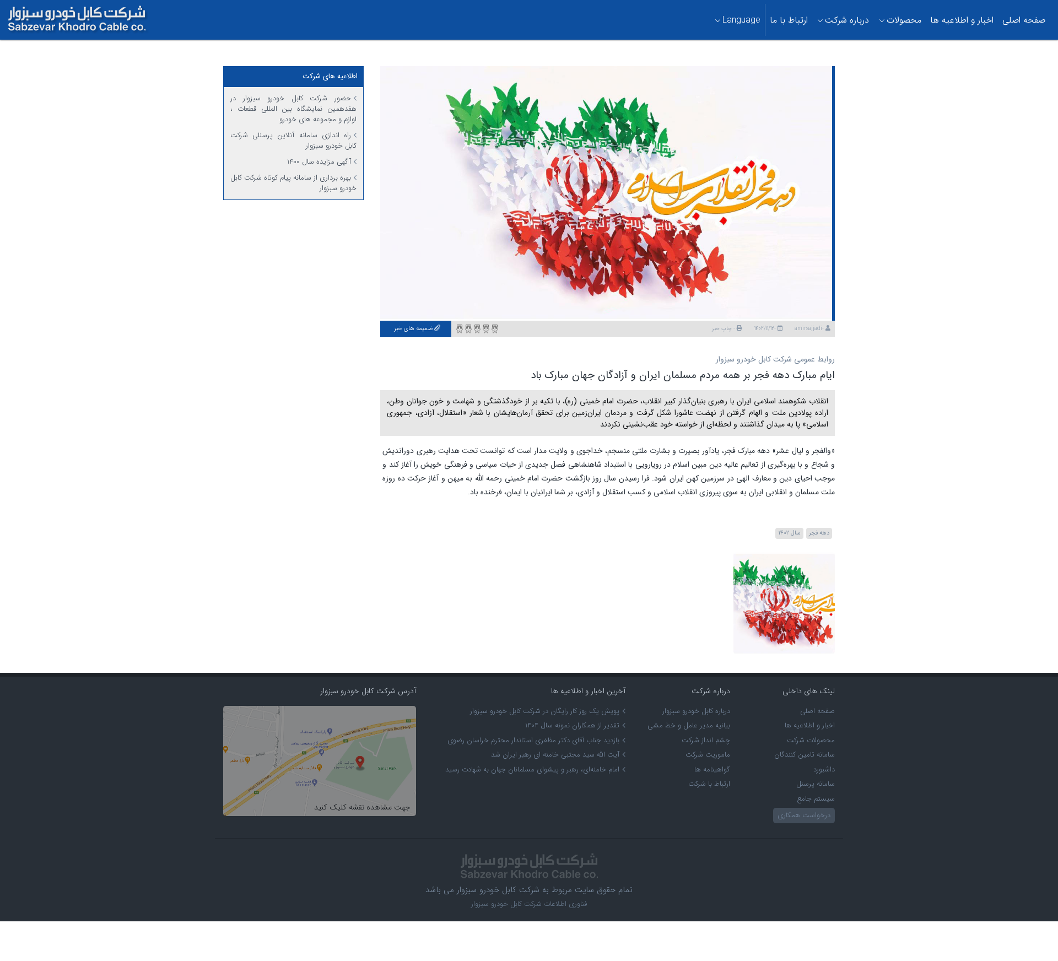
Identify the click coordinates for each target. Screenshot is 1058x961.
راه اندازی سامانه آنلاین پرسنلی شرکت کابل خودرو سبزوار (293, 140)
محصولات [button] (904, 20)
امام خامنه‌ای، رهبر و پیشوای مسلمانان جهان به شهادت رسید (532, 769)
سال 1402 (789, 533)
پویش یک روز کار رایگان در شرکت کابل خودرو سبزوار (544, 711)
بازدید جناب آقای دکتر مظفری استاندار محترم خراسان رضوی (533, 740)
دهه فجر (819, 533)
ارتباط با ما (789, 20)
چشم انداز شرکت (706, 740)
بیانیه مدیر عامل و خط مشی (688, 725)
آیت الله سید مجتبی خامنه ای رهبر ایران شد (555, 754)
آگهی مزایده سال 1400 (319, 161)
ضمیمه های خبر (414, 328)
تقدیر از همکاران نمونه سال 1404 (572, 725)
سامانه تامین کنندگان (804, 754)
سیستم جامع (816, 799)
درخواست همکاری (804, 815)
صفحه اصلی (1023, 20)
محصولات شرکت (811, 740)
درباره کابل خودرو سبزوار (696, 711)
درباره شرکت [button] (847, 20)
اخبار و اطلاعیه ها (962, 20)
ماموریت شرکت (707, 754)
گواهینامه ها (712, 769)
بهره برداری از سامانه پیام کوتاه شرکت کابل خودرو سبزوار (293, 182)
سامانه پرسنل (815, 784)
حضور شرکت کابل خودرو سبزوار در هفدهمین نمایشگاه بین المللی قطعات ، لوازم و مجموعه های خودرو (293, 109)
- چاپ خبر (724, 329)
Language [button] (741, 20)
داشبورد (824, 769)
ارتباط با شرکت (709, 784)
